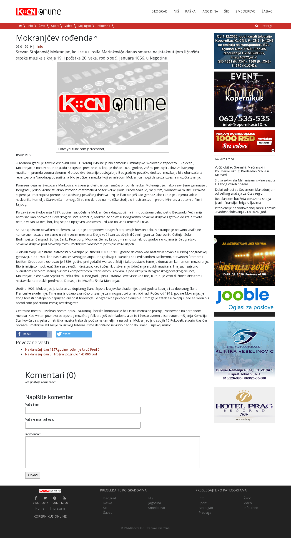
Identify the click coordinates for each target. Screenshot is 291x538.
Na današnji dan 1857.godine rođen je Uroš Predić (62, 349)
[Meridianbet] (244, 141)
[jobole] (244, 298)
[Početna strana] (50, 490)
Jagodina (210, 11)
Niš (176, 11)
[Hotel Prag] (244, 404)
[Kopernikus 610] (244, 99)
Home (39, 508)
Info (30, 26)
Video (69, 26)
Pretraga (266, 26)
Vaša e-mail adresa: (39, 419)
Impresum (57, 508)
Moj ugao (84, 26)
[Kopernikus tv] (244, 51)
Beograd (159, 11)
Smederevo (246, 11)
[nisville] (244, 260)
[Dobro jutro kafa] (244, 222)
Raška (190, 11)
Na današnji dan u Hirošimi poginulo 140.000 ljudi (61, 354)
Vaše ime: (32, 404)
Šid (227, 11)
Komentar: (33, 434)
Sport (55, 26)
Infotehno (103, 26)
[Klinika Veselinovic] (244, 351)
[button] (34, 334)
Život (42, 26)
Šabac (267, 11)
